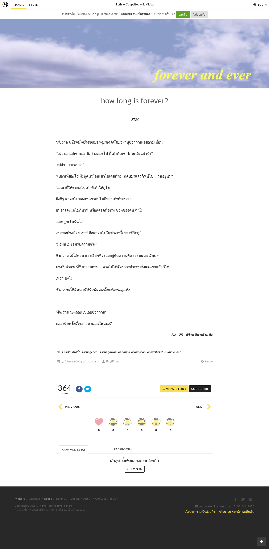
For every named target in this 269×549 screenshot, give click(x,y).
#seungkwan (108, 351)
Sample (60, 498)
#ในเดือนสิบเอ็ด (71, 351)
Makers (18, 4)
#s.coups (124, 351)
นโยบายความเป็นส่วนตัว (135, 14)
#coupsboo (138, 351)
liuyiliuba (148, 4)
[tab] (73, 449)
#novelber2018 (156, 351)
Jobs (113, 498)
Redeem (74, 498)
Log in (136, 469)
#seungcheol (90, 351)
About (87, 498)
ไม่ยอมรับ (199, 14)
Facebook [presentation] (123, 450)
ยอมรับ (182, 14)
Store (33, 4)
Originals (35, 498)
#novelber (174, 351)
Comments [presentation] (73, 449)
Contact (100, 498)
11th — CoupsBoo (128, 4)
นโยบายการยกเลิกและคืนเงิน (236, 511)
